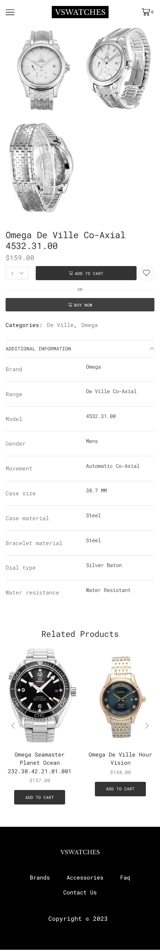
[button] (147, 726)
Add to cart (89, 273)
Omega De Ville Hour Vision (120, 758)
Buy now (83, 305)
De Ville (60, 324)
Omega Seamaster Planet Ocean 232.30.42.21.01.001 (39, 762)
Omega (89, 324)
